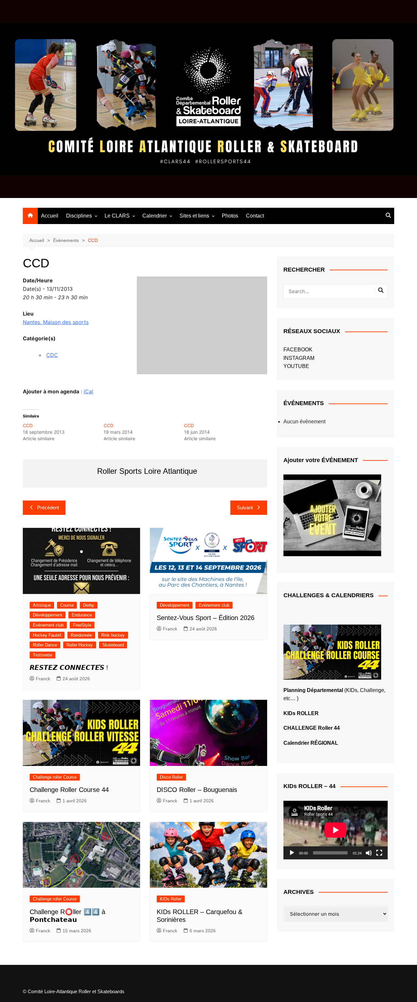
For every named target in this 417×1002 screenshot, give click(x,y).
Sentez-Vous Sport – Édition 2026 (205, 617)
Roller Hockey (79, 644)
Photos (230, 216)
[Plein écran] (379, 853)
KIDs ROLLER (301, 713)
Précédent (48, 507)
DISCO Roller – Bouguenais (197, 789)
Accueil (49, 216)
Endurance (82, 615)
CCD (28, 425)
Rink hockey (113, 635)
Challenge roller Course (55, 777)
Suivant (245, 507)
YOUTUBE (296, 366)
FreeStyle (82, 625)
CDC (52, 355)
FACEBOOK (297, 349)
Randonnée (81, 635)
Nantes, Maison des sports (56, 322)
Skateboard (113, 644)
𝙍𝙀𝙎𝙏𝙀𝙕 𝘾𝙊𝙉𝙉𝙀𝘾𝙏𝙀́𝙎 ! (69, 667)
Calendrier (154, 216)
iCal (88, 391)
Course (67, 605)
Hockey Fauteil (47, 635)
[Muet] (369, 853)
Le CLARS (117, 216)
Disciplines (79, 216)
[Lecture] (292, 853)
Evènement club (48, 625)
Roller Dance (45, 644)
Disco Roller (171, 777)
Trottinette (42, 655)
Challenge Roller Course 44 (69, 789)
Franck (43, 678)
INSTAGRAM (298, 358)
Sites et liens (194, 216)
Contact (255, 216)
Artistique (42, 605)
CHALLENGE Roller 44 (311, 728)
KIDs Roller (170, 898)
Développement (47, 615)
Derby (88, 605)
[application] (335, 830)
